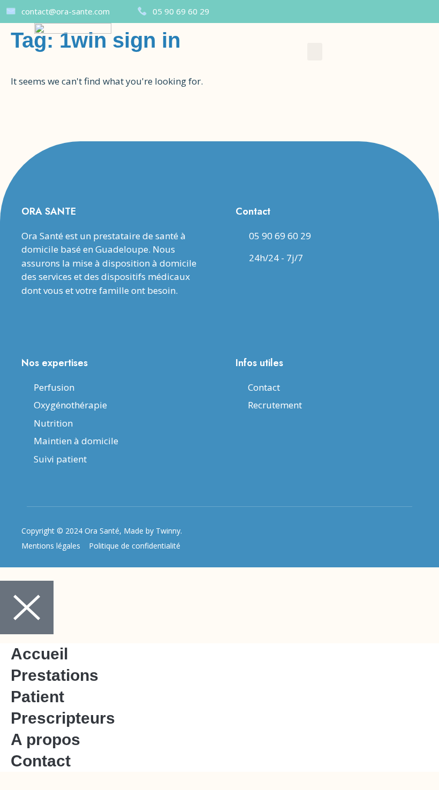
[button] (314, 51)
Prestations (55, 675)
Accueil (39, 654)
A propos (45, 739)
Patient (37, 696)
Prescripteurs (63, 718)
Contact (41, 761)
